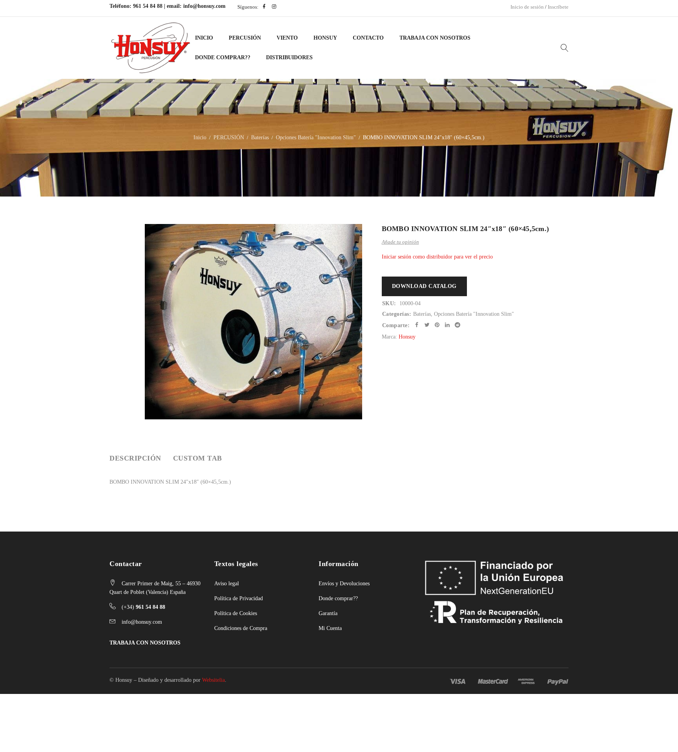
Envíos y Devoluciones (344, 583)
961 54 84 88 (147, 6)
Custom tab (197, 458)
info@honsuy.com (204, 6)
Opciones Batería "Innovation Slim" (316, 137)
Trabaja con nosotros (434, 38)
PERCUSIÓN (245, 38)
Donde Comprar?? (222, 57)
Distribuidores (289, 57)
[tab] (135, 458)
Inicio (204, 38)
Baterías (260, 137)
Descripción (135, 458)
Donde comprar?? (338, 598)
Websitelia (213, 680)
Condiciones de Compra (240, 628)
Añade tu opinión (400, 242)
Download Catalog (424, 286)
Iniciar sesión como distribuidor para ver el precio (437, 257)
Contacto (368, 38)
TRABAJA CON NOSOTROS (144, 643)
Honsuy (325, 38)
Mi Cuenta (330, 628)
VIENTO (287, 38)
